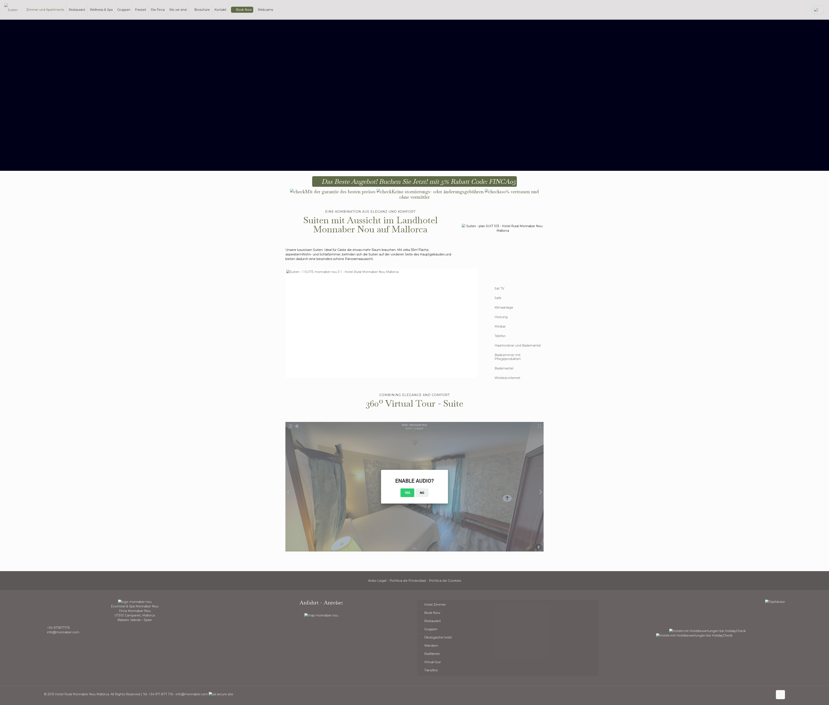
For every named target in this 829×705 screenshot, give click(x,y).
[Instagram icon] (761, 694)
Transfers (431, 670)
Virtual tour (432, 662)
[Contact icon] (770, 694)
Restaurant (432, 621)
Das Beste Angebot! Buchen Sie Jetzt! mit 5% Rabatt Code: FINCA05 (418, 181)
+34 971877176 (58, 628)
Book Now (432, 613)
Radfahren (432, 654)
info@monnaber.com (63, 632)
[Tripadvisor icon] (765, 694)
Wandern (431, 646)
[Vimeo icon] (751, 694)
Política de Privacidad (408, 580)
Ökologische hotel (438, 637)
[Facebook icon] (747, 694)
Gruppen (430, 629)
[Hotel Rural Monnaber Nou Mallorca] (10, 9)
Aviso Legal (377, 580)
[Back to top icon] (780, 694)
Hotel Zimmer (435, 605)
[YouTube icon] (756, 694)
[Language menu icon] (818, 10)
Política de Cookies (445, 580)
